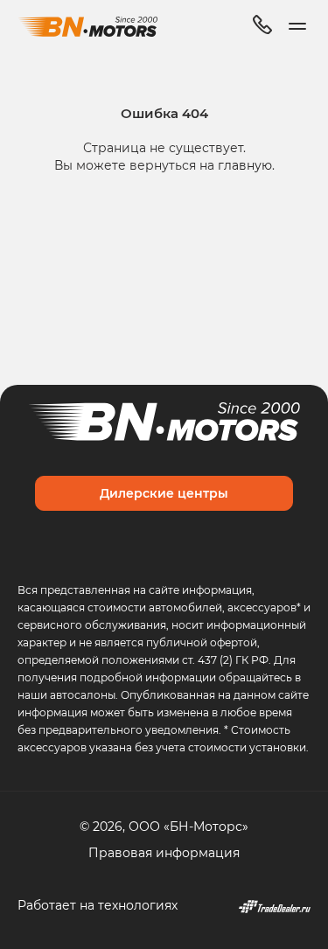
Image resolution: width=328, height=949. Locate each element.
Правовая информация (164, 852)
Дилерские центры (164, 493)
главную (245, 165)
